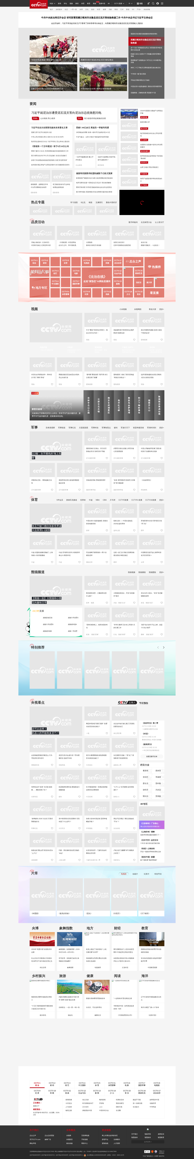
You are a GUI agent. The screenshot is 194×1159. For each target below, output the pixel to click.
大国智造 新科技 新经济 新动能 (93, 243)
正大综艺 (85, 1107)
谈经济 (145, 790)
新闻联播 (144, 117)
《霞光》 (88, 913)
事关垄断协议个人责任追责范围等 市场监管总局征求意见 (124, 950)
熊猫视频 (131, 572)
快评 (80, 118)
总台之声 (33, 1135)
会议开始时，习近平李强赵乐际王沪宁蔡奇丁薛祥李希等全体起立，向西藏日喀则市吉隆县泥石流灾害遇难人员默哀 (97, 23)
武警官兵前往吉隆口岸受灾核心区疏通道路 (124, 450)
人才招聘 (117, 1143)
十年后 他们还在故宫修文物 (150, 843)
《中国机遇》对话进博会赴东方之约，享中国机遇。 (68, 243)
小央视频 (123, 309)
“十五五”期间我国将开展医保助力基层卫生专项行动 (42, 1007)
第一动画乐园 (137, 1103)
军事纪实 (72, 428)
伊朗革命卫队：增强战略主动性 (41, 481)
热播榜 (156, 267)
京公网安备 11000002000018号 (96, 1155)
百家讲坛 (117, 860)
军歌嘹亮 (144, 490)
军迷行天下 (125, 428)
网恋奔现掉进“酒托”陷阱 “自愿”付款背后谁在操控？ (97, 725)
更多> (161, 309)
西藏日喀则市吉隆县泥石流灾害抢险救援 (145, 40)
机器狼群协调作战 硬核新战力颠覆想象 (69, 788)
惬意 (92, 603)
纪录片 (146, 874)
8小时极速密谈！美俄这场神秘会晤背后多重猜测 (96, 788)
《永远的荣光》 (146, 480)
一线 (87, 733)
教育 (88, 3)
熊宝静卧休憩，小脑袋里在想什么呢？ (96, 594)
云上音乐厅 (159, 222)
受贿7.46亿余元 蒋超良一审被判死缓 (92, 127)
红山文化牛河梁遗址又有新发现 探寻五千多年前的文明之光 (41, 959)
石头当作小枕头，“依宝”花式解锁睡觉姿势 (151, 594)
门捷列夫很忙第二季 (93, 860)
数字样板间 (133, 222)
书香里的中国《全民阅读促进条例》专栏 (124, 1007)
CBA (105, 500)
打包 (115, 634)
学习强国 (74, 202)
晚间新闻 (102, 1100)
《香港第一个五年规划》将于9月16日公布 (50, 146)
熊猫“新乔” (150, 634)
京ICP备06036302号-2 (48, 1155)
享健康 (158, 777)
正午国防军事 (36, 490)
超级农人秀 (117, 765)
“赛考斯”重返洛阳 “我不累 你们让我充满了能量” (97, 376)
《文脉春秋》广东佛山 (149, 823)
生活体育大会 (146, 222)
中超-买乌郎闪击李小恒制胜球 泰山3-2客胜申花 (69, 554)
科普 (98, 9)
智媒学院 (148, 1134)
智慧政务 (148, 1137)
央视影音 (69, 1139)
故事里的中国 (154, 1100)
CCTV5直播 (123, 500)
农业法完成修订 (61, 155)
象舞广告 (48, 1139)
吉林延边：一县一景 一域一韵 (69, 1007)
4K (109, 3)
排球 (87, 530)
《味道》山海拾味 (147, 848)
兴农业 (158, 790)
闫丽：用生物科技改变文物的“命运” (69, 851)
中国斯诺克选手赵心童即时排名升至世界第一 (151, 554)
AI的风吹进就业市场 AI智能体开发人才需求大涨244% (124, 959)
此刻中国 (43, 347)
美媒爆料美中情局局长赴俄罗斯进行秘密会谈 (124, 331)
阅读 (116, 9)
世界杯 (83, 500)
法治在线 (117, 828)
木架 (115, 603)
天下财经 (144, 185)
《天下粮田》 (144, 913)
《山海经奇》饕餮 (147, 832)
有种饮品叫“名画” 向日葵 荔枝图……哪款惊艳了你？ (41, 788)
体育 (82, 3)
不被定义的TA (127, 347)
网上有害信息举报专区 (110, 1135)
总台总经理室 (49, 1135)
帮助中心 (84, 1143)
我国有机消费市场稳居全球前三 (41, 998)
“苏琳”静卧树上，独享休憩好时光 (97, 626)
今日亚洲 (89, 797)
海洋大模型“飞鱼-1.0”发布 (150, 1007)
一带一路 (74, 9)
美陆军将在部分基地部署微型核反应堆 (69, 481)
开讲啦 (101, 1103)
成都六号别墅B (48, 624)
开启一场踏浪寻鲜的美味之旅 (150, 852)
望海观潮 (144, 340)
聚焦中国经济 (111, 202)
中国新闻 (144, 174)
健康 (104, 9)
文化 (86, 9)
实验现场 (62, 765)
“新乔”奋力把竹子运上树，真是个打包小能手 (151, 626)
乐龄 (110, 9)
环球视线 (89, 828)
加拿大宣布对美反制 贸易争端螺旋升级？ (96, 820)
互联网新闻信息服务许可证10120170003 (42, 1151)
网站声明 (33, 1143)
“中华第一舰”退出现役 (138, 74)
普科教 (158, 783)
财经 (77, 3)
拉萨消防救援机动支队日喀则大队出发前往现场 (151, 376)
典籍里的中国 (87, 1110)
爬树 (142, 634)
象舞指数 (66, 928)
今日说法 (89, 765)
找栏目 (138, 282)
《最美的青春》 (64, 913)
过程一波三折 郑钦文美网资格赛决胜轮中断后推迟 (124, 554)
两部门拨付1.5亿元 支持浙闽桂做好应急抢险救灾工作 (49, 151)
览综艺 (145, 777)
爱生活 (145, 783)
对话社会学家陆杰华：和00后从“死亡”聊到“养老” (41, 376)
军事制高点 (106, 428)
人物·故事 (62, 860)
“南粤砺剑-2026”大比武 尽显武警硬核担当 (42, 820)
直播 (38, 611)
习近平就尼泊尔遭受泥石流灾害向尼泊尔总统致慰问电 (66, 112)
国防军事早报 (91, 490)
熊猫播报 (142, 572)
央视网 (68, 1135)
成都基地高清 (47, 618)
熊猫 (94, 3)
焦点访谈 (144, 129)
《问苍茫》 (116, 913)
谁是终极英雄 (138, 428)
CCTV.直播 (118, 3)
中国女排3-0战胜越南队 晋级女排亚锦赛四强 (146, 86)
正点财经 (144, 140)
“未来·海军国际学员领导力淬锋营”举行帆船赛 (124, 481)
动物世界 (153, 1103)
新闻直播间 (145, 151)
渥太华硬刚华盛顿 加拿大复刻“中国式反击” (151, 331)
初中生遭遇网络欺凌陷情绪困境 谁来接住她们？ (96, 756)
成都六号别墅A (73, 618)
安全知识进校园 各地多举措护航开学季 (151, 959)
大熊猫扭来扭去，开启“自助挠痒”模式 (124, 594)
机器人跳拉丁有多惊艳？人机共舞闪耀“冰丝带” (96, 950)
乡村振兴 (59, 9)
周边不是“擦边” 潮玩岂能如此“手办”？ (124, 820)
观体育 (158, 771)
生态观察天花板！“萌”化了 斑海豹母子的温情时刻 (124, 756)
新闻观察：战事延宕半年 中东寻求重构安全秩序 (39, 185)
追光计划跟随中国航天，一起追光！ (150, 243)
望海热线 (105, 1143)
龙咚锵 (152, 347)
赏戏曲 (158, 796)
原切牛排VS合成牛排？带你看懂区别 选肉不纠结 (69, 756)
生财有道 (34, 797)
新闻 (59, 3)
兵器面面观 (83, 428)
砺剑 (116, 428)
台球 (142, 562)
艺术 (121, 9)
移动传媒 (69, 1143)
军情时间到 (151, 428)
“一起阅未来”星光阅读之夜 (123, 998)
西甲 (142, 530)
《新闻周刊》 (147, 744)
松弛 (87, 634)
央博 (81, 9)
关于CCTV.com (35, 1139)
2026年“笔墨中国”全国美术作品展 (41, 950)
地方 (51, 9)
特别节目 (158, 874)
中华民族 (153, 1107)
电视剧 (123, 874)
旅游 (92, 9)
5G (133, 9)
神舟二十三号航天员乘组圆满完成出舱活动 (146, 68)
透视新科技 (35, 765)
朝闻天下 (36, 1106)
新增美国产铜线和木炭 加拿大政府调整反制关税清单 (94, 178)
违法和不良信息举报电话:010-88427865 (104, 1151)
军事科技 (94, 428)
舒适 (142, 603)
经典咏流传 (120, 1100)
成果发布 (161, 1134)
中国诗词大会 (104, 1110)
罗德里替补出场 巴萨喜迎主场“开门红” (151, 522)
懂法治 (145, 796)
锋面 (90, 202)
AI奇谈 (70, 347)
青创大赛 (152, 309)
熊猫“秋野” (122, 634)
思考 (87, 603)
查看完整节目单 (151, 756)
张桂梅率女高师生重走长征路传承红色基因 (96, 959)
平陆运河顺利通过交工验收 (140, 80)
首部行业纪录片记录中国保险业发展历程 (122, 243)
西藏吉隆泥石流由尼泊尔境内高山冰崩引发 (69, 376)
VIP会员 (59, 500)
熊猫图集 (152, 572)
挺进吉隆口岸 (145, 122)
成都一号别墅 (72, 631)
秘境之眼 (69, 1110)
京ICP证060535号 (35, 1155)
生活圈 (118, 1110)
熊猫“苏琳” (95, 634)
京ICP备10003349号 (62, 1155)
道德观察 (34, 860)
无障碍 (149, 5)
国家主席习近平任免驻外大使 (41, 132)
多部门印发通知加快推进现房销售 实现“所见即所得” (49, 160)
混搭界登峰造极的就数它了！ (150, 835)
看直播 (154, 293)
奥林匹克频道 (71, 500)
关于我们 (134, 1134)
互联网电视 (85, 1135)
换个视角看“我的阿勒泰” (148, 860)
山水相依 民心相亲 (47, 118)
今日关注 (62, 828)
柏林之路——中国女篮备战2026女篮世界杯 (123, 522)
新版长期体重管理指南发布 (95, 998)
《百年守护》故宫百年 (149, 840)
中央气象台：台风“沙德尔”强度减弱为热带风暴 (92, 137)
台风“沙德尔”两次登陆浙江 (149, 167)
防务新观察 (50, 428)
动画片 (135, 874)
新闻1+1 (116, 797)
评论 (65, 3)
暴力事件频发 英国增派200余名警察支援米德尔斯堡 (94, 192)
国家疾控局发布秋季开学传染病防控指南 (151, 950)
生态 (66, 9)
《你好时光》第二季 (150, 723)
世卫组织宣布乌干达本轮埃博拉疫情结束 (61, 185)
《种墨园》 (35, 913)
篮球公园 (117, 530)
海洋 (144, 976)
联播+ (35, 118)
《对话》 (145, 734)
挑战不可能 (137, 1100)
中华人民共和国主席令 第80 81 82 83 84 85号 (47, 137)
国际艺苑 (119, 1107)
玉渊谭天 (99, 202)
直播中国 (102, 3)
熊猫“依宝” (149, 603)
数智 (127, 9)
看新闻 (145, 771)
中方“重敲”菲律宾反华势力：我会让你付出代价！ (97, 331)
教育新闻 (101, 165)
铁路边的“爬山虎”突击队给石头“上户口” (42, 851)
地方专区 (41, 287)
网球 (115, 562)
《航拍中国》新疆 (147, 857)
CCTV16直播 (150, 500)
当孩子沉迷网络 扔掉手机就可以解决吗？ (106, 158)
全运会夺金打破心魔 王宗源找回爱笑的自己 (124, 725)
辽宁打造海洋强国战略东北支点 (151, 998)
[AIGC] (140, 3)
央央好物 (147, 9)
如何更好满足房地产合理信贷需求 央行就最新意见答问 (50, 165)
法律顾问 (117, 1139)
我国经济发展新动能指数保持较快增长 (144, 34)
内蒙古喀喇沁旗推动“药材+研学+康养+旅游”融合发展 (69, 998)
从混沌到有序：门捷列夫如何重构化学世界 (96, 851)
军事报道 (61, 428)
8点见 (83, 202)
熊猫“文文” (122, 603)
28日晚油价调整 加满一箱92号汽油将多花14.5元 (93, 132)
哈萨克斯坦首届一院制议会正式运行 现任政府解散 (93, 183)
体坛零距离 (117, 733)
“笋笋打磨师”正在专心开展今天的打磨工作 (124, 626)
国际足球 (89, 562)
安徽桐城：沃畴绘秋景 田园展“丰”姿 (143, 93)
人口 (100, 1107)
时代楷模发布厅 (87, 1103)
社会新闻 (79, 165)
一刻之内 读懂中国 (46, 350)
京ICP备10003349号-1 (76, 1155)
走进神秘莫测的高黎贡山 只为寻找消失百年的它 (41, 756)
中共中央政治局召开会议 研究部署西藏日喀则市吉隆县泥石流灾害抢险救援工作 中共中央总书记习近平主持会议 (97, 17)
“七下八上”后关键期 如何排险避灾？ (124, 788)
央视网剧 (137, 309)
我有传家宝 (120, 1103)
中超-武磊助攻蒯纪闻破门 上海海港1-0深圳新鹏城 (42, 554)
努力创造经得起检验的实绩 (95, 118)
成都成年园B (47, 631)
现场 (115, 340)
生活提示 (136, 1107)
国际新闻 (34, 192)
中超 (91, 500)
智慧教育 (161, 1137)
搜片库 (149, 282)
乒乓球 (112, 500)
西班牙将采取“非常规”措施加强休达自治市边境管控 (94, 187)
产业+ (139, 9)
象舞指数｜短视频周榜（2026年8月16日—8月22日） (69, 950)
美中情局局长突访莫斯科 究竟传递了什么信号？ (69, 820)
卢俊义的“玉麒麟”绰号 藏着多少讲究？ (124, 851)
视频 (71, 3)
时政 (51, 3)
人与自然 (69, 1107)
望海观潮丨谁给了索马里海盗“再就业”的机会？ (124, 376)
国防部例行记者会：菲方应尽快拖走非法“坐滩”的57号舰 (96, 450)
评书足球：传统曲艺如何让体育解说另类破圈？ (69, 959)
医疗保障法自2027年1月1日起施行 (43, 155)
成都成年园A (72, 624)
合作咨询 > (148, 1142)
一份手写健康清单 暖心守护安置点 (84, 158)
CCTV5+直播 (136, 500)
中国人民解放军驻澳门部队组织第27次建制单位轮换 (151, 450)
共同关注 (144, 162)
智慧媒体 (134, 1137)
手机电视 (84, 1139)
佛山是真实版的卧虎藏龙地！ (150, 826)
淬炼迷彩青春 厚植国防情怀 (95, 480)
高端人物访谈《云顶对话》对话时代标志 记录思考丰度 (41, 243)
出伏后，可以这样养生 (94, 1007)
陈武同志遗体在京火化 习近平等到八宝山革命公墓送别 (50, 141)
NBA (98, 500)
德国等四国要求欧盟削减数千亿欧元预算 (94, 173)
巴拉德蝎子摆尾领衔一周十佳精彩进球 (96, 554)
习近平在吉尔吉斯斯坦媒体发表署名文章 (49, 127)
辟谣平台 (105, 1139)
